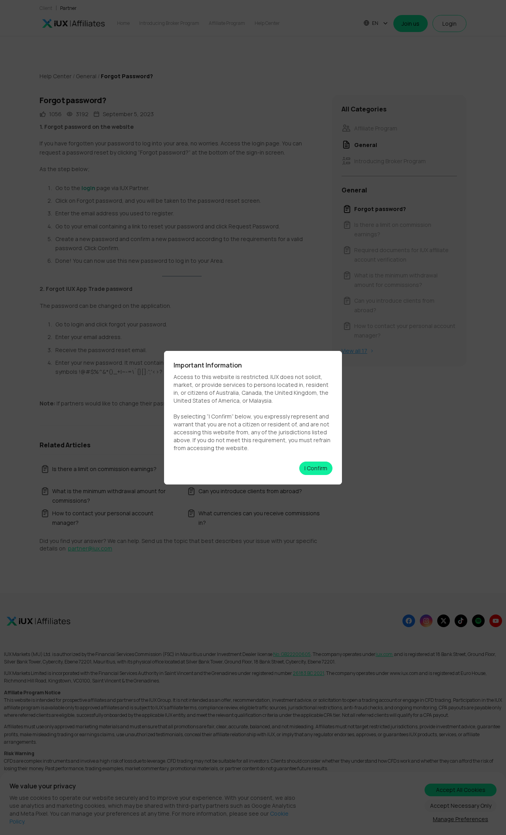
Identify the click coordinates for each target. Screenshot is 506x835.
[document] (253, 417)
